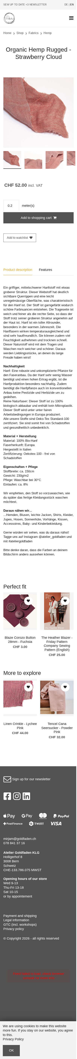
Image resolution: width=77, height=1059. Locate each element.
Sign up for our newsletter (30, 779)
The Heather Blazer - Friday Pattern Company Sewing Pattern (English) (57, 644)
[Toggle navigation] (71, 18)
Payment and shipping (20, 916)
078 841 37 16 (14, 843)
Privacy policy (13, 929)
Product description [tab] (17, 270)
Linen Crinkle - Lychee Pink (20, 726)
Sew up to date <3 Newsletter (25, 4)
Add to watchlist (17, 237)
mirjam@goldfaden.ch (19, 839)
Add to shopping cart (36, 218)
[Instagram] (17, 797)
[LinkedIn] (26, 797)
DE (66, 4)
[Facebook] (7, 797)
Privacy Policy (13, 1039)
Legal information (16, 920)
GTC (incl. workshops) (20, 924)
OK (11, 1050)
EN (72, 4)
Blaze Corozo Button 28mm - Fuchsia (20, 640)
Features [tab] (45, 270)
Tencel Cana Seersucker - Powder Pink (57, 728)
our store (39, 879)
